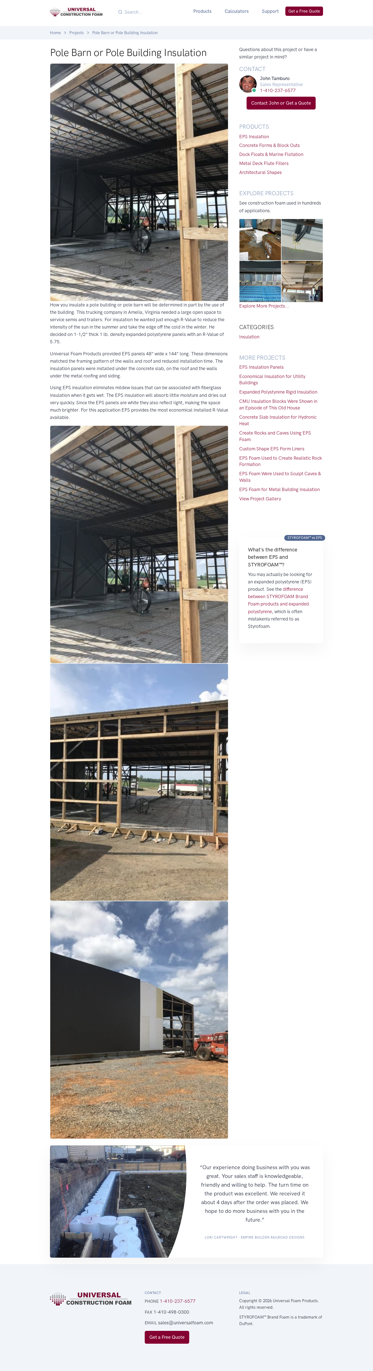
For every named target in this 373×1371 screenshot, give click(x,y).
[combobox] (155, 11)
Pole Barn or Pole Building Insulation (125, 32)
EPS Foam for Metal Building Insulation (279, 489)
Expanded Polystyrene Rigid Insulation (278, 392)
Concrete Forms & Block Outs (269, 145)
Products (202, 11)
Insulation (249, 336)
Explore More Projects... (264, 306)
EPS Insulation (254, 136)
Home (55, 32)
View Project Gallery (260, 498)
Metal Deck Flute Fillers (264, 163)
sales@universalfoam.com (185, 1322)
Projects (76, 32)
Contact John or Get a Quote (281, 103)
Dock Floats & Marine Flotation (271, 154)
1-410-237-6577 (278, 90)
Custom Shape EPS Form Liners (271, 448)
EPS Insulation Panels (261, 367)
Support (270, 11)
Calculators (237, 11)
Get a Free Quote (304, 11)
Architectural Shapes (260, 172)
